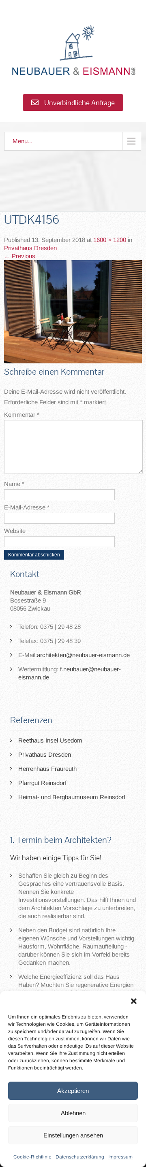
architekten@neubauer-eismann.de (83, 654)
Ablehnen (73, 1113)
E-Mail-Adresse (26, 507)
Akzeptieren (73, 1090)
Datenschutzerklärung (80, 1157)
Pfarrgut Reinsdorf (42, 782)
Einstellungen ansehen (73, 1135)
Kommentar (21, 414)
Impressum (120, 1157)
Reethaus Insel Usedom (50, 740)
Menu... (22, 141)
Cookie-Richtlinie (32, 1157)
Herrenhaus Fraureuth (47, 768)
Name (14, 483)
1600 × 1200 (109, 239)
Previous (19, 255)
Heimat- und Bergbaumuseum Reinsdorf (71, 797)
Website (15, 530)
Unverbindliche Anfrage (79, 102)
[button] (134, 1001)
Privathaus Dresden (30, 247)
